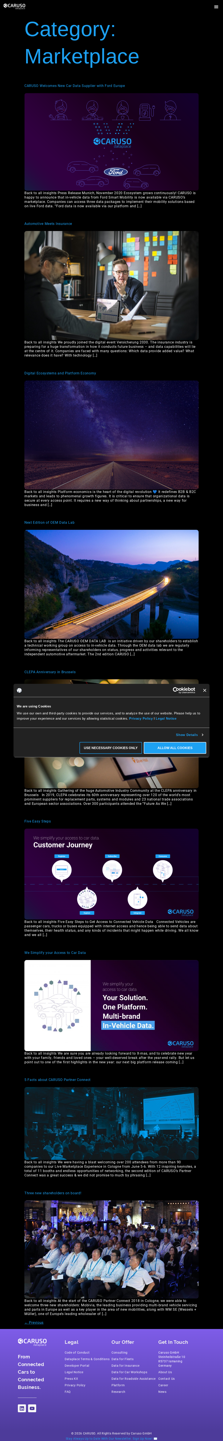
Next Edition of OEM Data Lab (49, 522)
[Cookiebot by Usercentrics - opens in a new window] (176, 690)
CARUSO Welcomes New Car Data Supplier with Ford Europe (74, 85)
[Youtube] (32, 1408)
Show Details (187, 735)
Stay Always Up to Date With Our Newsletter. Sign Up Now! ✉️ (111, 1438)
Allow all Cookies (175, 747)
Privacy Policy (141, 718)
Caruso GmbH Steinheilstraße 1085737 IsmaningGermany (171, 1359)
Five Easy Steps (37, 821)
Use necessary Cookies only (111, 747)
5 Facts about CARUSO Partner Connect (57, 1079)
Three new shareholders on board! (52, 1193)
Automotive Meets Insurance (48, 223)
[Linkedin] (22, 1408)
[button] (216, 6)
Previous (34, 1322)
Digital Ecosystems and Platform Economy (60, 373)
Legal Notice (166, 718)
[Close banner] (204, 690)
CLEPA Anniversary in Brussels (50, 672)
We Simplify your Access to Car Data (55, 952)
